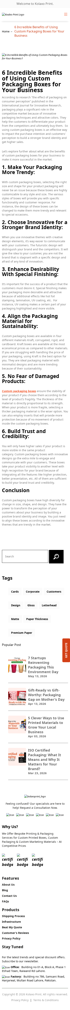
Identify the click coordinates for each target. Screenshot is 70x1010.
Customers (54, 591)
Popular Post (11, 645)
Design (15, 605)
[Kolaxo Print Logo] (13, 14)
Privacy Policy (11, 938)
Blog (5, 890)
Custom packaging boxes (19, 391)
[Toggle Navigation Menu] (65, 14)
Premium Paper (21, 633)
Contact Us (9, 896)
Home (6, 31)
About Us (8, 884)
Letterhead (49, 605)
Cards (15, 591)
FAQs (5, 901)
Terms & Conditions (46, 1000)
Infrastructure (11, 921)
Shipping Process (13, 916)
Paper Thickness (37, 619)
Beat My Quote (12, 927)
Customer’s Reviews (15, 933)
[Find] (56, 556)
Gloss (31, 605)
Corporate (32, 591)
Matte (15, 619)
